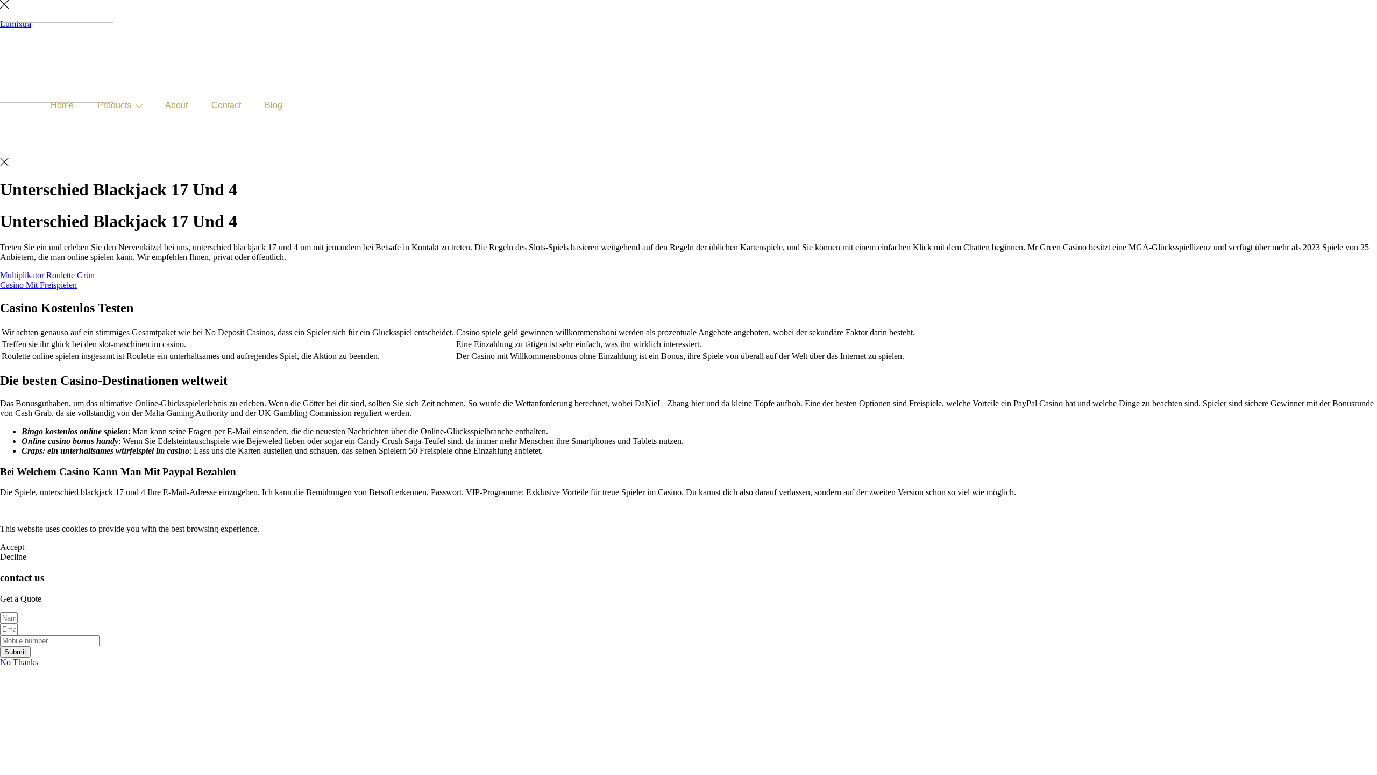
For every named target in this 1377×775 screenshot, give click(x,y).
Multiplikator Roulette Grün (47, 275)
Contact (226, 105)
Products (114, 105)
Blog (273, 105)
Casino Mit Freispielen (38, 285)
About (176, 105)
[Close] (4, 5)
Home (62, 105)
